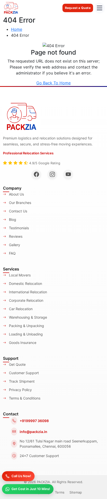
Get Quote (17, 364)
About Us (16, 194)
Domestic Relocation (25, 283)
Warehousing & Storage (27, 317)
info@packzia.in (33, 432)
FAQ (12, 253)
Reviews (15, 236)
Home (16, 29)
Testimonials (18, 228)
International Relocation (27, 292)
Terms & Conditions (24, 398)
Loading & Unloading (25, 334)
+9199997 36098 (34, 421)
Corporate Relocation (25, 300)
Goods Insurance (22, 342)
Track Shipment (21, 381)
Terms (59, 492)
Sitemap (75, 492)
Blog (12, 219)
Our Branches (19, 202)
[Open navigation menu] (99, 8)
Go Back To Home (53, 82)
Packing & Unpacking (26, 326)
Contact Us (17, 211)
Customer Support (23, 373)
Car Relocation (20, 309)
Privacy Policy (20, 390)
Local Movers (19, 275)
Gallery (14, 245)
